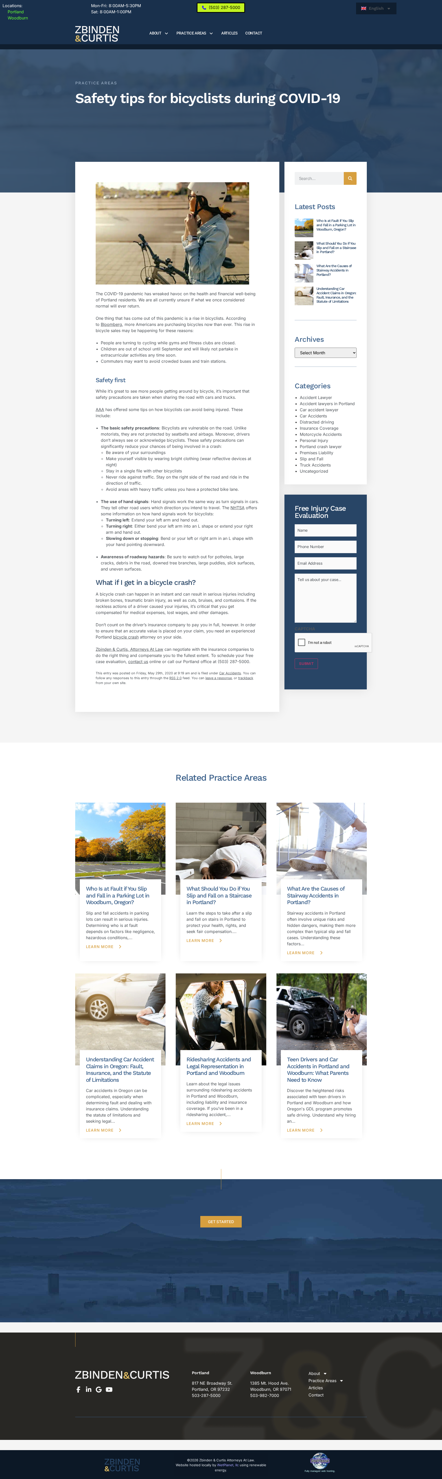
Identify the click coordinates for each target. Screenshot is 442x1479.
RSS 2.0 (175, 678)
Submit (306, 663)
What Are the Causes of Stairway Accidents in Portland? (334, 270)
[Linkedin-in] (88, 1389)
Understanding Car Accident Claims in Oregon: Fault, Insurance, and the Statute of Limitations (336, 295)
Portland (13, 11)
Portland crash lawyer (321, 446)
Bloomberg (111, 324)
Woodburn (15, 17)
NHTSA (237, 507)
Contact (253, 33)
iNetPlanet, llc (228, 1465)
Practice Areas (191, 33)
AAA (100, 409)
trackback (245, 678)
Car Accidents (230, 673)
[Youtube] (109, 1389)
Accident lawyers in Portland (327, 403)
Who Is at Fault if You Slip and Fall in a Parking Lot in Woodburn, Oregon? (336, 225)
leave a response (218, 678)
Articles (229, 33)
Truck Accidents (315, 465)
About (155, 33)
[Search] (350, 178)
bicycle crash (126, 637)
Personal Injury (314, 440)
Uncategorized (314, 471)
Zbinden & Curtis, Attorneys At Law (129, 649)
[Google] (99, 1389)
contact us (138, 661)
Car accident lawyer (319, 409)
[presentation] (333, 643)
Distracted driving (317, 422)
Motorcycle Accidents (321, 434)
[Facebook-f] (78, 1389)
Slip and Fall (311, 458)
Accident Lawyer (316, 397)
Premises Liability (316, 452)
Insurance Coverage (319, 428)
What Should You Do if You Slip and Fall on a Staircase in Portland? (336, 247)
